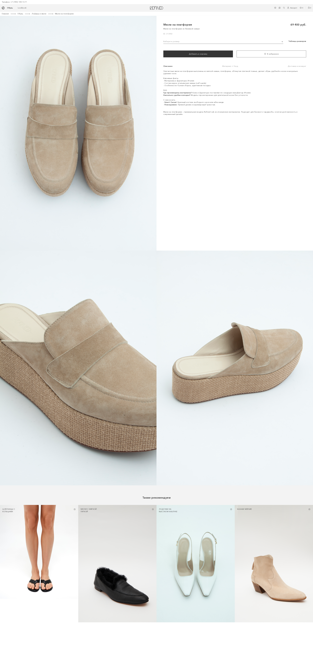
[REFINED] (156, 8)
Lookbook (22, 8)
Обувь (10, 8)
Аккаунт (293, 8)
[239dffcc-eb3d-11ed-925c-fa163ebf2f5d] (152, 509)
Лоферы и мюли (39, 14)
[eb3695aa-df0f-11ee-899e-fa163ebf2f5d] (74, 509)
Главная (5, 14)
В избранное (273, 54)
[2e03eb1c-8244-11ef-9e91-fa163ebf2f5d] (231, 509)
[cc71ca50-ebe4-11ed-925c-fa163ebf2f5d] (309, 509)
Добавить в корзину (198, 54)
